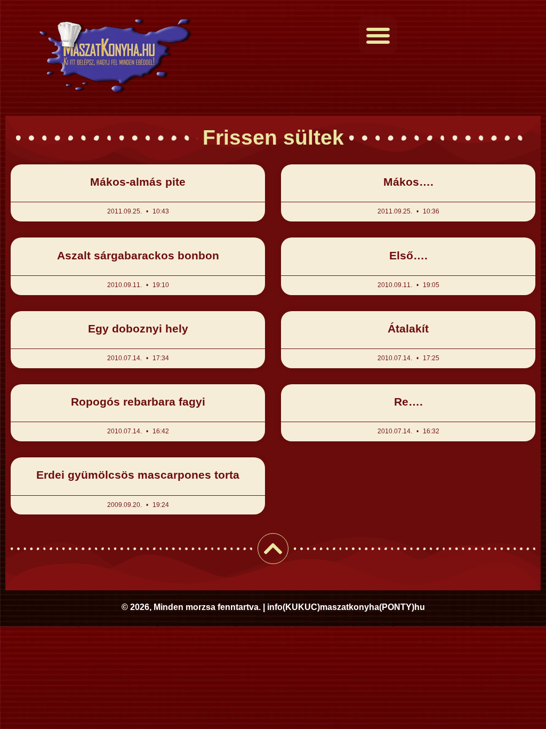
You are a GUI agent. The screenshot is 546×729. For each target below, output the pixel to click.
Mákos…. (408, 182)
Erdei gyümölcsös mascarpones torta (137, 475)
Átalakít (408, 328)
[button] (378, 35)
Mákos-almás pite (138, 182)
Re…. (408, 401)
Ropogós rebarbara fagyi (138, 401)
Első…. (408, 255)
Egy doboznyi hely (138, 328)
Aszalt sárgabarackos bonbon (138, 255)
